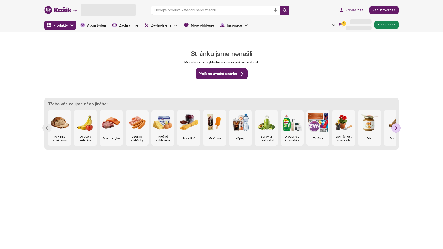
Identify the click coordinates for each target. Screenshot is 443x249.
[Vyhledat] (284, 10)
